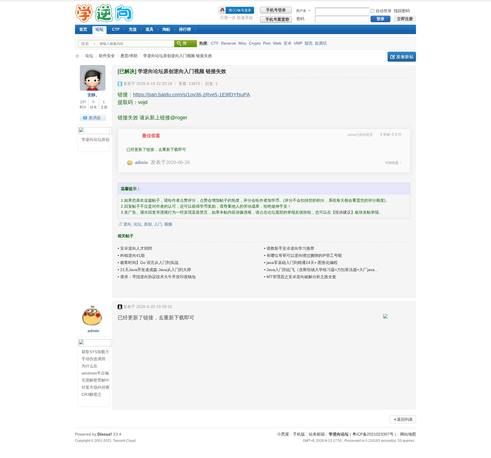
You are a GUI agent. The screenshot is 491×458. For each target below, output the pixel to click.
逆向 (127, 224)
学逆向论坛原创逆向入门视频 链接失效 (177, 55)
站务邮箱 (317, 434)
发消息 (95, 117)
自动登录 (384, 11)
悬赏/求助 (129, 55)
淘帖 (166, 29)
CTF (116, 29)
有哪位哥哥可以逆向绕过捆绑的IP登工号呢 (304, 255)
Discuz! (104, 434)
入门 (158, 224)
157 (83, 102)
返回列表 (405, 419)
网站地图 (408, 434)
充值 (133, 29)
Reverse (228, 43)
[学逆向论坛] (104, 21)
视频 (168, 224)
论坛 (99, 29)
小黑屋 (283, 434)
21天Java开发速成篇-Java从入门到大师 (155, 269)
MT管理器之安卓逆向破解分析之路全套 (301, 276)
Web (277, 43)
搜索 (85, 43)
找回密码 (402, 11)
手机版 (299, 434)
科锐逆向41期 (132, 255)
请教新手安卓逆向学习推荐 (290, 248)
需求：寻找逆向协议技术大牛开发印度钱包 (158, 276)
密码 (300, 18)
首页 (83, 29)
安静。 (93, 95)
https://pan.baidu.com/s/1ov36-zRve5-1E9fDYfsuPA (191, 94)
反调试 (321, 43)
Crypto (255, 43)
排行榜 (185, 29)
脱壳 (309, 43)
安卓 (288, 43)
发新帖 (402, 57)
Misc (242, 43)
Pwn (267, 43)
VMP (298, 43)
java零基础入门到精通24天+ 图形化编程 (302, 262)
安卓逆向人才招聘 (136, 248)
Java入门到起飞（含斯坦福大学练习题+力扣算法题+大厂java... (322, 269)
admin (141, 162)
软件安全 (107, 55)
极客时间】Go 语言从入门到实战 (149, 262)
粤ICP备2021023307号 (373, 434)
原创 (148, 224)
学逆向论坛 (77, 56)
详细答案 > (393, 163)
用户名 (301, 11)
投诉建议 (343, 212)
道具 (149, 29)
